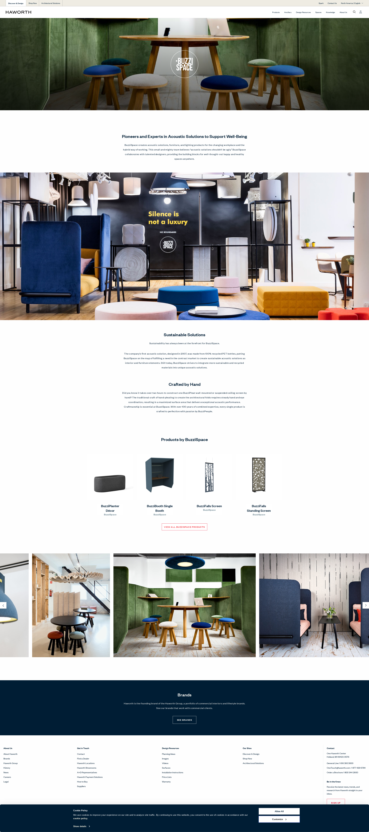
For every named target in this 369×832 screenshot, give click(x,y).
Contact (81, 753)
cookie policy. (80, 818)
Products (276, 12)
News (6, 772)
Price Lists (167, 776)
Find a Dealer (83, 758)
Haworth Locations (86, 763)
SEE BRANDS (184, 719)
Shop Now (33, 3)
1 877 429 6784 (358, 767)
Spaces (318, 12)
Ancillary (287, 12)
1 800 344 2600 (350, 772)
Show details (79, 826)
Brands (6, 758)
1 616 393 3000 (346, 763)
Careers (7, 776)
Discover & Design (251, 753)
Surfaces (166, 767)
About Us (343, 12)
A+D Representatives (87, 772)
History (6, 767)
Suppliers (81, 786)
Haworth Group (10, 763)
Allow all (279, 811)
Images (165, 758)
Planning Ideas (168, 753)
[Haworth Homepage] (41, 12)
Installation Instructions (172, 772)
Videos (165, 763)
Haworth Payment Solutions (90, 776)
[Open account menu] (360, 12)
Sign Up (336, 802)
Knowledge (330, 12)
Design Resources (303, 12)
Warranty (166, 781)
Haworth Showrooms (86, 767)
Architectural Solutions (50, 3)
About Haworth (10, 753)
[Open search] (354, 12)
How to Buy (82, 781)
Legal (6, 781)
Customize (277, 819)
